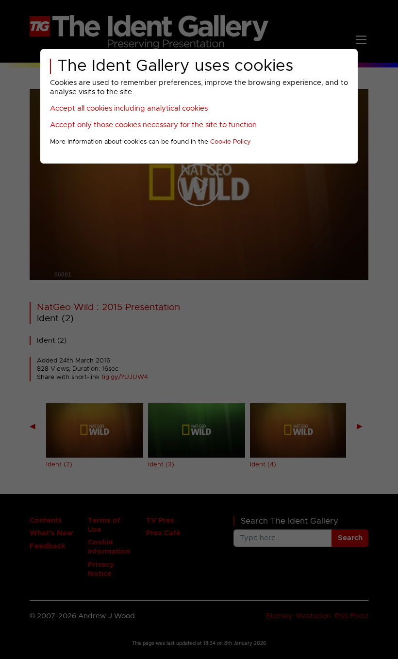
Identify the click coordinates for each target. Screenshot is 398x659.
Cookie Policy (230, 142)
